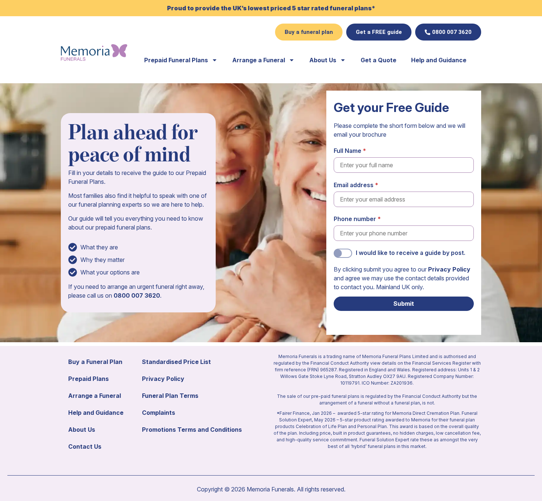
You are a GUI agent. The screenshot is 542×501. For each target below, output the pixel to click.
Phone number (355, 219)
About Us (322, 60)
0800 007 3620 (137, 295)
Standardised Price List (176, 361)
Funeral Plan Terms (170, 395)
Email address (354, 185)
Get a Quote (378, 60)
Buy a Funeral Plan (95, 361)
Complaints (158, 412)
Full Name (347, 150)
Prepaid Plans (88, 378)
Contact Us (84, 446)
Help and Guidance (438, 60)
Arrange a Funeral (258, 60)
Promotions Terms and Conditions (192, 429)
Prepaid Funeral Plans (176, 60)
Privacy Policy (449, 269)
